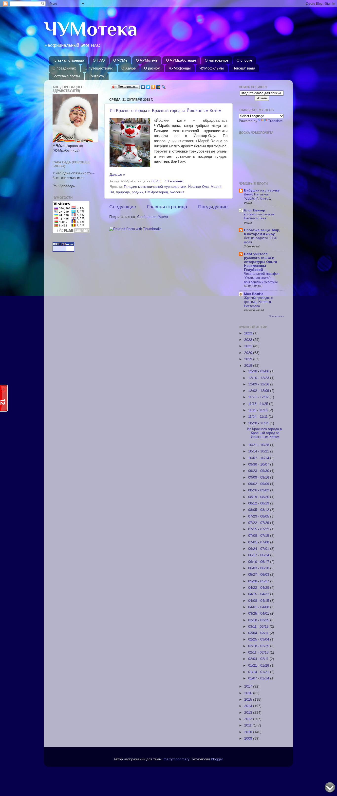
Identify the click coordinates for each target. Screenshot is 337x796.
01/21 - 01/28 (259, 665)
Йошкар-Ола (198, 187)
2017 (248, 686)
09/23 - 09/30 (259, 471)
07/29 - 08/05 (259, 516)
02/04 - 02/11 (259, 659)
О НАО (99, 60)
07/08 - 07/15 (259, 535)
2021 (248, 346)
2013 (248, 712)
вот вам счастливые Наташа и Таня (259, 216)
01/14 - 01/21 (259, 672)
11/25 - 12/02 (259, 397)
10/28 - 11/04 (259, 423)
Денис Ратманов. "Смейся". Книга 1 (257, 196)
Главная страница (69, 60)
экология (177, 192)
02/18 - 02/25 (259, 646)
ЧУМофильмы (211, 68)
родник (137, 192)
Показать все (276, 316)
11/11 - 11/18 (258, 410)
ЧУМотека (90, 29)
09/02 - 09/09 (259, 484)
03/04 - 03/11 (259, 633)
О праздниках (64, 68)
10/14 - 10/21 (259, 451)
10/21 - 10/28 (259, 445)
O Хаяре (128, 68)
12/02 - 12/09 (259, 391)
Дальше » (117, 174)
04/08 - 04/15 (259, 601)
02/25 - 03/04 (259, 639)
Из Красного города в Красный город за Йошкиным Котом (165, 110)
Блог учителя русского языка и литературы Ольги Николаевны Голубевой (260, 262)
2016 (248, 693)
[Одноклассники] (153, 87)
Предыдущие (213, 206)
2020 (248, 353)
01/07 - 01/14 (259, 678)
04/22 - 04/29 (259, 587)
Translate (275, 121)
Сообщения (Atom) (152, 217)
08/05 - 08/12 (259, 510)
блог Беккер (254, 210)
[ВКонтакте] (143, 87)
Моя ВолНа (253, 294)
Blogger (217, 759)
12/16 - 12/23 (259, 378)
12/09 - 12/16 (259, 384)
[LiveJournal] (163, 87)
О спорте (244, 60)
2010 (248, 732)
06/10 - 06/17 (259, 562)
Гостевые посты (66, 76)
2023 (248, 333)
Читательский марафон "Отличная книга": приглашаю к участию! (261, 278)
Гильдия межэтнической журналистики (155, 187)
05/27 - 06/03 (259, 574)
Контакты (97, 76)
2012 (248, 719)
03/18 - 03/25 (259, 620)
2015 (248, 699)
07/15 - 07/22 (259, 529)
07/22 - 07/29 (259, 523)
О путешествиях (99, 68)
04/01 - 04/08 (259, 607)
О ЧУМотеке (146, 60)
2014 (248, 706)
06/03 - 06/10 (259, 568)
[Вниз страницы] (330, 788)
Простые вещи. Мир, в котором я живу (262, 232)
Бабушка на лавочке (262, 190)
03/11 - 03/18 (259, 626)
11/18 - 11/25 (258, 404)
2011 (248, 725)
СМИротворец (156, 192)
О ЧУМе (120, 60)
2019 (248, 359)
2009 (248, 738)
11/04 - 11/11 (258, 416)
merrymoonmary (176, 759)
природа (123, 192)
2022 (248, 340)
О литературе (216, 60)
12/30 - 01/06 (259, 371)
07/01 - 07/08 (259, 542)
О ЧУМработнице (181, 60)
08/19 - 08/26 (259, 497)
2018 (248, 365)
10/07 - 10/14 (259, 458)
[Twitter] (148, 87)
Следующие (122, 206)
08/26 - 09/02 (259, 490)
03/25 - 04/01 (259, 613)
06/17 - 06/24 (259, 555)
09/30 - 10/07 (259, 464)
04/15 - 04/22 (259, 594)
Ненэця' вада (243, 68)
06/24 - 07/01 (259, 549)
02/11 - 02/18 (259, 652)
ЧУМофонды (180, 68)
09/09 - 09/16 (259, 477)
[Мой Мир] (158, 87)
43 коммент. (174, 181)
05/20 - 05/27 (259, 581)
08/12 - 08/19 (259, 503)
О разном (152, 68)
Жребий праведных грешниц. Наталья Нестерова (258, 302)
